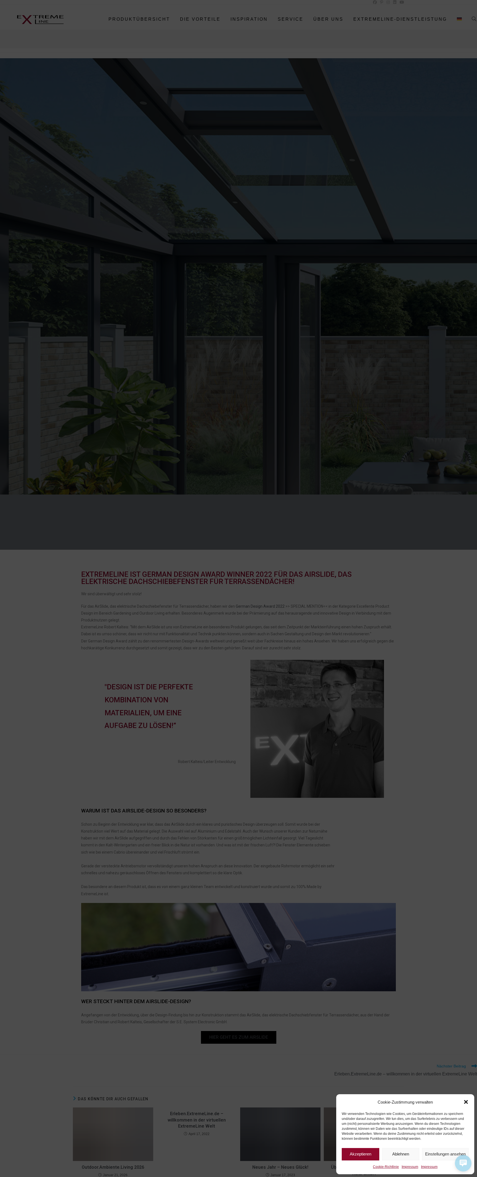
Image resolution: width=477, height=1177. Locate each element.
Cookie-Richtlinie (386, 1167)
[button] (466, 1102)
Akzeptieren (360, 1154)
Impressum (410, 1167)
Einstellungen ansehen (445, 1154)
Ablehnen (400, 1154)
